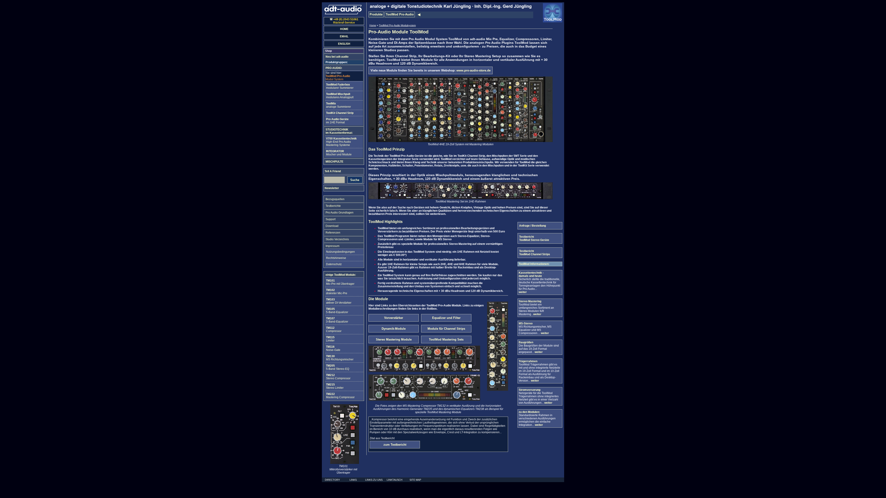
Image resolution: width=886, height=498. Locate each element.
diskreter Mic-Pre (336, 291)
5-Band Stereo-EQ (337, 367)
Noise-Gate (333, 348)
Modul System (338, 76)
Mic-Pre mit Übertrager (340, 282)
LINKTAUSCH (394, 479)
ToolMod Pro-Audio (400, 14)
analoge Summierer (338, 105)
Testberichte (333, 206)
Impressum (332, 246)
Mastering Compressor (340, 395)
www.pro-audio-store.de (473, 70)
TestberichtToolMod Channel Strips (534, 252)
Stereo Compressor (338, 377)
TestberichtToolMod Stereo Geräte (534, 238)
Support (330, 219)
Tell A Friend (333, 171)
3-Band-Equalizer (337, 320)
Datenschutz (334, 264)
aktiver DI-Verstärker (338, 301)
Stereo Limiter (335, 386)
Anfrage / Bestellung (532, 225)
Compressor (333, 329)
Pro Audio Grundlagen (339, 212)
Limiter (330, 339)
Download (332, 226)
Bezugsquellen (335, 199)
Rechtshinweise (336, 258)
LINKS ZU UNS (374, 479)
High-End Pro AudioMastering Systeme (341, 142)
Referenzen (333, 232)
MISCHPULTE (334, 161)
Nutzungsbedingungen (340, 251)
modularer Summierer (339, 86)
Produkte (376, 14)
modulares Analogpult (339, 95)
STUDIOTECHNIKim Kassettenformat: (339, 131)
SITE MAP (415, 479)
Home (372, 25)
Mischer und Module (339, 153)
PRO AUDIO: (334, 68)
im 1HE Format (337, 121)
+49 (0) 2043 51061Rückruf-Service (345, 21)
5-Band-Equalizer (337, 310)
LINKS (353, 479)
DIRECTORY (332, 479)
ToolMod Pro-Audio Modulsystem (397, 25)
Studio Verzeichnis (337, 239)
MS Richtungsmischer (339, 358)
